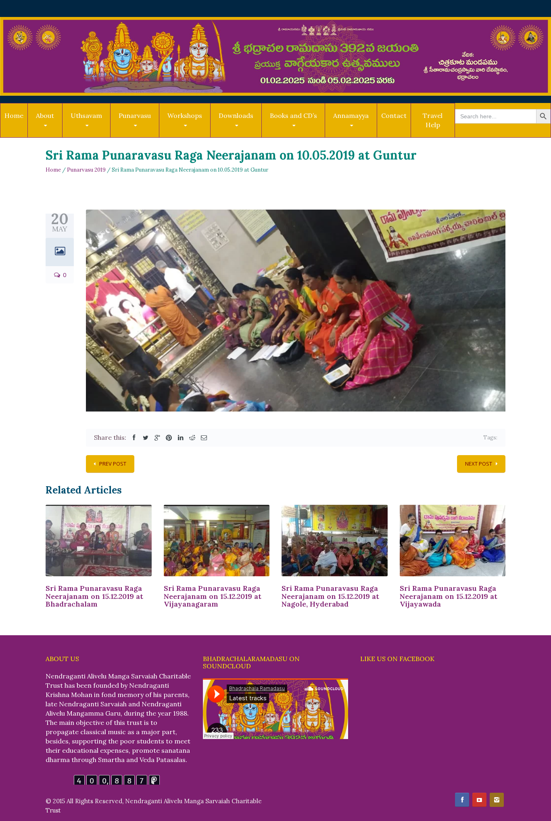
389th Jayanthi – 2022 (99, 133)
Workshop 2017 (188, 135)
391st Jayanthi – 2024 (97, 135)
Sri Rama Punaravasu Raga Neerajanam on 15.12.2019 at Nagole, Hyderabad (330, 596)
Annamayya (351, 115)
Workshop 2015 (197, 133)
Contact (394, 115)
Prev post (112, 463)
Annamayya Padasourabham (353, 135)
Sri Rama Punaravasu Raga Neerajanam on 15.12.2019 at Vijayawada (448, 596)
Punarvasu (135, 115)
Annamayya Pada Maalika (363, 133)
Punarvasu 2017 (147, 133)
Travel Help (432, 120)
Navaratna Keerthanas (247, 135)
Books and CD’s (293, 115)
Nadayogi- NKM (355, 136)
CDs (277, 135)
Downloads (236, 115)
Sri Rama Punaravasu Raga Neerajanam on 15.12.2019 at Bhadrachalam (94, 596)
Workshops (184, 115)
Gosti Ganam (247, 132)
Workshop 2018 (188, 136)
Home (13, 115)
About (45, 115)
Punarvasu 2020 (139, 136)
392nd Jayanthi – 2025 (99, 136)
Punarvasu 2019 (138, 135)
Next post (478, 463)
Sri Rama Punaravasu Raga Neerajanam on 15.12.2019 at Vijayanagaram (212, 596)
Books (279, 136)
